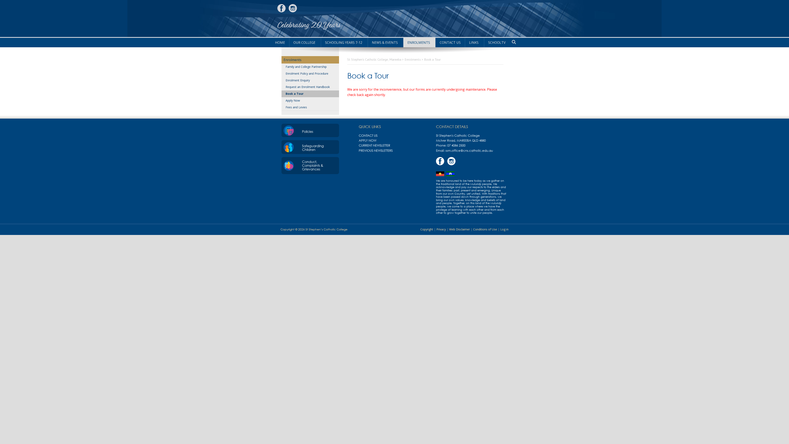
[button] (514, 42)
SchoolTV (497, 42)
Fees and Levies (296, 107)
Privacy (441, 229)
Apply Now (293, 100)
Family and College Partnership (306, 67)
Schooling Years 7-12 (343, 42)
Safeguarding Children (313, 148)
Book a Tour (294, 94)
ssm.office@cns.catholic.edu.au (469, 150)
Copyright (426, 229)
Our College (304, 42)
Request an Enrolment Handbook (308, 87)
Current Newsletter (374, 145)
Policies (307, 132)
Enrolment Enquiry (298, 80)
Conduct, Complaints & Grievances (312, 165)
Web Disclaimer (459, 229)
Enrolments (418, 42)
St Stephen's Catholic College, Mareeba (496, 18)
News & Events (385, 42)
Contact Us (450, 42)
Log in (504, 229)
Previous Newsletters (376, 150)
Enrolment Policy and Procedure (307, 73)
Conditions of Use (485, 229)
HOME (280, 42)
